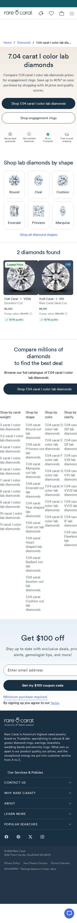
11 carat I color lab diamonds (10, 526)
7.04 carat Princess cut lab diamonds (35, 450)
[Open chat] (69, 913)
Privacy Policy (12, 863)
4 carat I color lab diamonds (10, 449)
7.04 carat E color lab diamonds (53, 444)
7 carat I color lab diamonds (10, 482)
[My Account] (51, 13)
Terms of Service (60, 863)
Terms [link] (55, 703)
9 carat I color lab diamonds (10, 504)
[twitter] (30, 837)
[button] (38, 782)
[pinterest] (18, 837)
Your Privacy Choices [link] (35, 863)
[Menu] (72, 13)
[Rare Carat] (16, 13)
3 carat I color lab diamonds (10, 427)
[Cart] (61, 13)
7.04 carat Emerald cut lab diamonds (35, 489)
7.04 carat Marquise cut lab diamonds (33, 470)
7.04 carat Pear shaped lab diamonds (35, 509)
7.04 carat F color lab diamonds (53, 459)
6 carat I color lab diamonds (10, 471)
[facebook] (6, 837)
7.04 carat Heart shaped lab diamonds (34, 544)
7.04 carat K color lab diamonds (54, 521)
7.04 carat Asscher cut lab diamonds (35, 583)
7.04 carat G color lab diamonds (54, 475)
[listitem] (38, 772)
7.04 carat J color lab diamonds (53, 505)
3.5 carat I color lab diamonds (12, 438)
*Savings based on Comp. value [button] (38, 869)
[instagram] (42, 837)
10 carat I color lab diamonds (11, 515)
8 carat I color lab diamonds (10, 493)
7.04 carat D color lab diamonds (54, 429)
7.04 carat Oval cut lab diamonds (35, 527)
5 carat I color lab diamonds (10, 460)
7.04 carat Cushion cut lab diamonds (35, 603)
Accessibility (11, 868)
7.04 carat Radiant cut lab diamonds (34, 563)
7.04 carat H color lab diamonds (54, 490)
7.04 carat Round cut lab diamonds (33, 431)
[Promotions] (41, 13)
